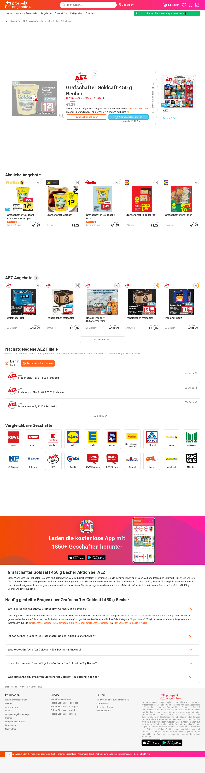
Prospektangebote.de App (17, 714)
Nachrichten (10, 729)
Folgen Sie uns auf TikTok (63, 714)
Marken (8, 710)
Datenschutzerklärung (122, 754)
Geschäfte (61, 13)
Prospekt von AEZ (138, 108)
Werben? (9, 703)
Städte (90, 13)
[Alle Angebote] (36, 278)
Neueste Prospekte (26, 13)
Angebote (46, 13)
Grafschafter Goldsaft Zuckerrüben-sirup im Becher (57, 622)
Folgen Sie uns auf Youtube (64, 710)
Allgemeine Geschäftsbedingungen (94, 754)
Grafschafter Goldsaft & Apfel (130, 622)
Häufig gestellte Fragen (16, 700)
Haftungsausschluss (66, 754)
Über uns (9, 718)
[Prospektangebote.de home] (18, 5)
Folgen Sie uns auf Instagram (64, 706)
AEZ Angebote (18, 277)
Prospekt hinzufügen (15, 721)
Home (9, 13)
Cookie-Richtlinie (142, 754)
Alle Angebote (11, 707)
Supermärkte (137, 619)
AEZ (25, 21)
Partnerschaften (103, 710)
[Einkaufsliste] (197, 4)
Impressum (10, 725)
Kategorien (76, 13)
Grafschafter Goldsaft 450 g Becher (146, 615)
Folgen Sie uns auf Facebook (64, 703)
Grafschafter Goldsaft (98, 622)
